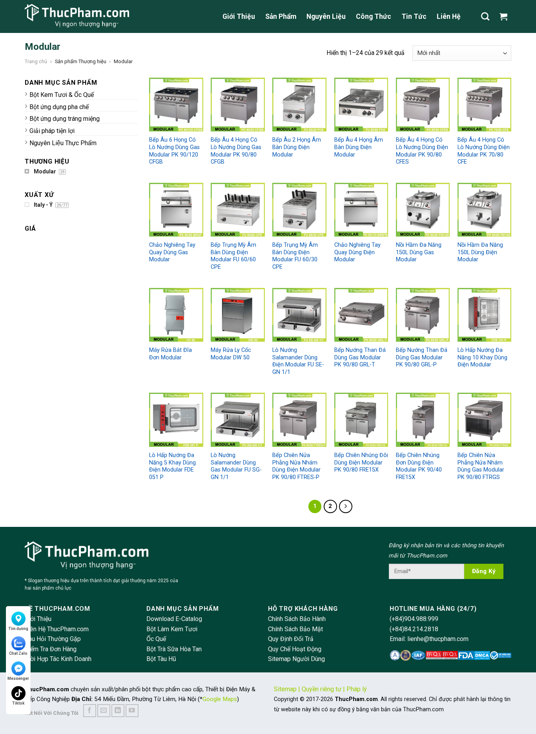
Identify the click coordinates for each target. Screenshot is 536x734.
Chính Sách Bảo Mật (295, 629)
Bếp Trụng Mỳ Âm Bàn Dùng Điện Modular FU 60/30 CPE (295, 256)
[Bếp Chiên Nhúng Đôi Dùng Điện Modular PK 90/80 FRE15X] (361, 419)
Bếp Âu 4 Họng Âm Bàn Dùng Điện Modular (358, 147)
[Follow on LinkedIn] (117, 710)
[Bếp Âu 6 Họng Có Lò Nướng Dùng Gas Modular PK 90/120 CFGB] (176, 104)
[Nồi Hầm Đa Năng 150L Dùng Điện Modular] (484, 210)
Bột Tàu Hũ (161, 659)
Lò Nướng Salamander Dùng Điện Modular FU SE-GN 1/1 (298, 361)
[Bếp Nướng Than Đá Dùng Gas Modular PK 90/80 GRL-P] (423, 315)
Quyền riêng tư (321, 689)
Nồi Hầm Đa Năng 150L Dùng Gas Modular (418, 252)
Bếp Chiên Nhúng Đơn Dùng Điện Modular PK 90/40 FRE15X (419, 466)
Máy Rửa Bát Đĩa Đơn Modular (170, 354)
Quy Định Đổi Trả (291, 639)
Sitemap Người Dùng (296, 659)
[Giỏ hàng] (505, 16)
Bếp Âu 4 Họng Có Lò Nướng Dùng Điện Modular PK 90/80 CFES (422, 151)
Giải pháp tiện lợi (52, 131)
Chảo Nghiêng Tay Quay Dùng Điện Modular (357, 252)
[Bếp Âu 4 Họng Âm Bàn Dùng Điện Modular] (361, 104)
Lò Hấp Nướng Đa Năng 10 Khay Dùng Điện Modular (482, 357)
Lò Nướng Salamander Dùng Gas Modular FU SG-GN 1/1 (236, 466)
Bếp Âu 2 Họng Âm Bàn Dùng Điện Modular (296, 147)
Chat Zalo (18, 653)
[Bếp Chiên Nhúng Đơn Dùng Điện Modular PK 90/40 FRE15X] (423, 419)
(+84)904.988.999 (414, 619)
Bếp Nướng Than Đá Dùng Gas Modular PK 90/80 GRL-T (360, 357)
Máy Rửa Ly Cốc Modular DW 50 (231, 354)
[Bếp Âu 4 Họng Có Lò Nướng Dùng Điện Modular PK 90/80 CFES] (423, 104)
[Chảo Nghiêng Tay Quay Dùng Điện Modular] (361, 210)
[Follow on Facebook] (89, 710)
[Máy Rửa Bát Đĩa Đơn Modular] (176, 315)
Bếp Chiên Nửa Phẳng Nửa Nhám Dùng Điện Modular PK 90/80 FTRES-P (296, 466)
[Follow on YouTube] (132, 710)
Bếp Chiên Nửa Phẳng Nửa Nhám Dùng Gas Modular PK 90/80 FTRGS (481, 466)
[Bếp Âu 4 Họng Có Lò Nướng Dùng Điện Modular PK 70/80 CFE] (484, 104)
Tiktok (18, 703)
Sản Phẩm (280, 16)
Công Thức (373, 16)
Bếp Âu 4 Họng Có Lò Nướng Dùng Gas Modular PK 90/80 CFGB (236, 151)
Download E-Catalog (174, 619)
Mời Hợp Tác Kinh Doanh (58, 659)
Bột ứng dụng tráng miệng (64, 118)
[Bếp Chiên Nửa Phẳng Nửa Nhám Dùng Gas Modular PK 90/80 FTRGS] (484, 419)
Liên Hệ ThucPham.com (57, 629)
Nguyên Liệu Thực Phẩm (63, 143)
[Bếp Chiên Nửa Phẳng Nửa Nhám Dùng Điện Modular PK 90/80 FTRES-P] (299, 419)
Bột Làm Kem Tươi (171, 629)
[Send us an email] (103, 710)
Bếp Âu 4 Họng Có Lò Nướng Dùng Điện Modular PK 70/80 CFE (484, 151)
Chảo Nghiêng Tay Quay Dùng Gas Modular (172, 252)
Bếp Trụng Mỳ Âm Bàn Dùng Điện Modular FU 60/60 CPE (233, 256)
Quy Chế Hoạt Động (294, 649)
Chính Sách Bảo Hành (297, 619)
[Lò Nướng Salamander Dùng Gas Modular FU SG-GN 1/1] (237, 419)
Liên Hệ (449, 16)
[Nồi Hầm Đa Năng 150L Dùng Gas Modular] (423, 210)
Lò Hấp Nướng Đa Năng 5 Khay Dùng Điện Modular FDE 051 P (172, 466)
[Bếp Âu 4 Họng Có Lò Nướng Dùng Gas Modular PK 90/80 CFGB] (237, 104)
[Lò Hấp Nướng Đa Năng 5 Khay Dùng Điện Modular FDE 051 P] (176, 419)
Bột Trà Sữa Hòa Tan (174, 649)
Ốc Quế (156, 639)
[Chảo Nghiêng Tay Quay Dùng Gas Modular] (176, 210)
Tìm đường (18, 629)
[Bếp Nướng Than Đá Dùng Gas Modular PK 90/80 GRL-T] (361, 315)
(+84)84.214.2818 (414, 629)
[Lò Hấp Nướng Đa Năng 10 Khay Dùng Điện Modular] (484, 315)
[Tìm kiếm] (485, 16)
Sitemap (285, 689)
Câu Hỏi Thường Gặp (53, 639)
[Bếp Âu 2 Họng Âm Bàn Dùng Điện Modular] (299, 104)
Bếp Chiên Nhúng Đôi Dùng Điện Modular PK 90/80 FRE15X (361, 462)
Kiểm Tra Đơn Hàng (51, 649)
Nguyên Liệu (326, 16)
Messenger (18, 678)
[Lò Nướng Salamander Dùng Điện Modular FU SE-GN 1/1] (299, 315)
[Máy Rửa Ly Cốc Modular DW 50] (237, 315)
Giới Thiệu (238, 16)
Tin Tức (414, 16)
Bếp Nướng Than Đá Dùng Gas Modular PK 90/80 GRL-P (421, 357)
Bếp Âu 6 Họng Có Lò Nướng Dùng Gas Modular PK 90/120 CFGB (174, 151)
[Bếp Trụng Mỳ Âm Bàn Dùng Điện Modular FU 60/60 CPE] (237, 210)
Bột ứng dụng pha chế (59, 107)
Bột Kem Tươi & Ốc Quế (61, 94)
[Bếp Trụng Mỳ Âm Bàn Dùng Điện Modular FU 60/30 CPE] (299, 210)
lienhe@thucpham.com (438, 639)
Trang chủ (36, 61)
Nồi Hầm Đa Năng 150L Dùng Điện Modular (480, 252)
